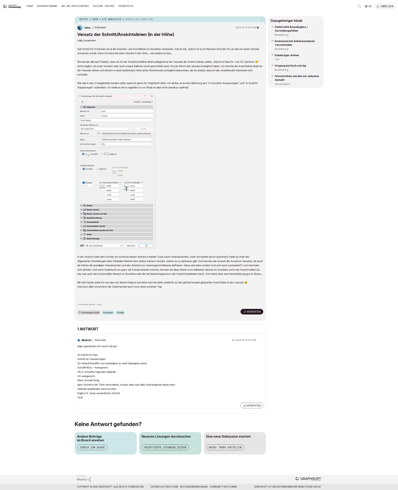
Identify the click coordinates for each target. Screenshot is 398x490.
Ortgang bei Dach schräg (290, 65)
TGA (277, 59)
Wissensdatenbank (47, 6)
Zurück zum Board (92, 447)
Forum (30, 6)
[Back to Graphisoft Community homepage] (12, 6)
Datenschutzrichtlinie (164, 486)
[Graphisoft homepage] (308, 479)
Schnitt (120, 312)
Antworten (254, 311)
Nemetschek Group (309, 486)
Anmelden (387, 6)
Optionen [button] (261, 19)
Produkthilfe (126, 6)
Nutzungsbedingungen (194, 486)
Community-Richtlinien (223, 486)
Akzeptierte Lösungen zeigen (165, 447)
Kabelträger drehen (287, 55)
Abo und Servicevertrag (75, 6)
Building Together (103, 6)
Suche (359, 6)
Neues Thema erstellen (225, 447)
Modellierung (281, 34)
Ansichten (108, 312)
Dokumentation (282, 84)
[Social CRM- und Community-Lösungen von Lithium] (84, 478)
